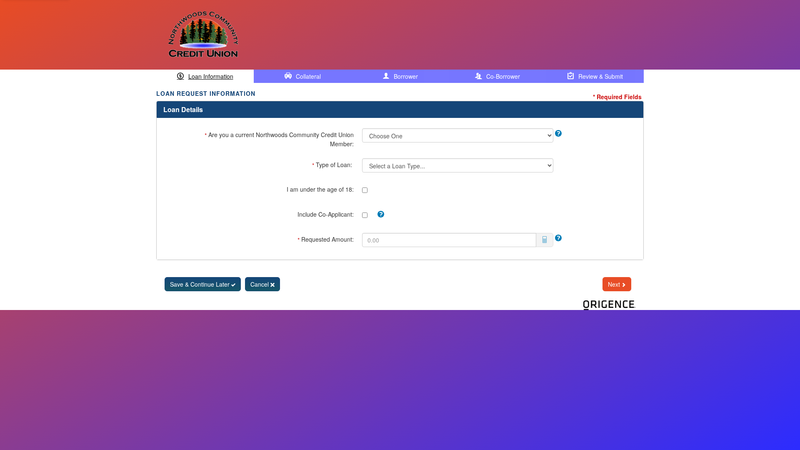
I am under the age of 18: (320, 189)
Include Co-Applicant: (326, 214)
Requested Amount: (326, 239)
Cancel (260, 284)
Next (615, 284)
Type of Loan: (333, 165)
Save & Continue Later (200, 284)
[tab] (205, 76)
